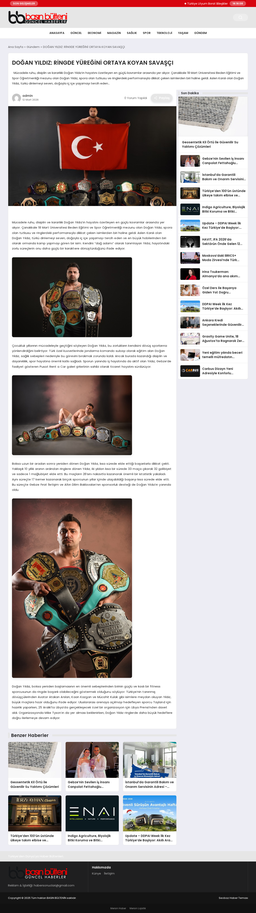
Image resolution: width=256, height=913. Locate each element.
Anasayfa (56, 33)
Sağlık (132, 33)
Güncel (76, 33)
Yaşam (183, 33)
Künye (96, 873)
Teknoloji (164, 33)
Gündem (200, 33)
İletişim (109, 873)
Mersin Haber (118, 908)
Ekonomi (94, 33)
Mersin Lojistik (138, 908)
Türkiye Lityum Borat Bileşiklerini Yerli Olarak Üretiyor (201, 4)
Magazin (114, 33)
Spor (147, 33)
